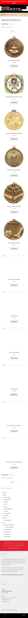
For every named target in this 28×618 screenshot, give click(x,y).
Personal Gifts (8, 531)
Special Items (7, 536)
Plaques (6, 511)
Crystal (6, 501)
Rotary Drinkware (10, 527)
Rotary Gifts (7, 534)
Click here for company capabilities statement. (12, 574)
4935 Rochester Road (6, 591)
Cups (6, 504)
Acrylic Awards (8, 497)
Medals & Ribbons (8, 508)
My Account (4, 615)
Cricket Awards (8, 499)
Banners (5, 518)
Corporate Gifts (8, 529)
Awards (8, 14)
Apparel (4, 492)
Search (14, 615)
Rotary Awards (8, 513)
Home (4, 14)
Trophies (6, 515)
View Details (14, 66)
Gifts (4, 522)
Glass (6, 506)
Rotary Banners (8, 520)
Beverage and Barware (9, 524)
